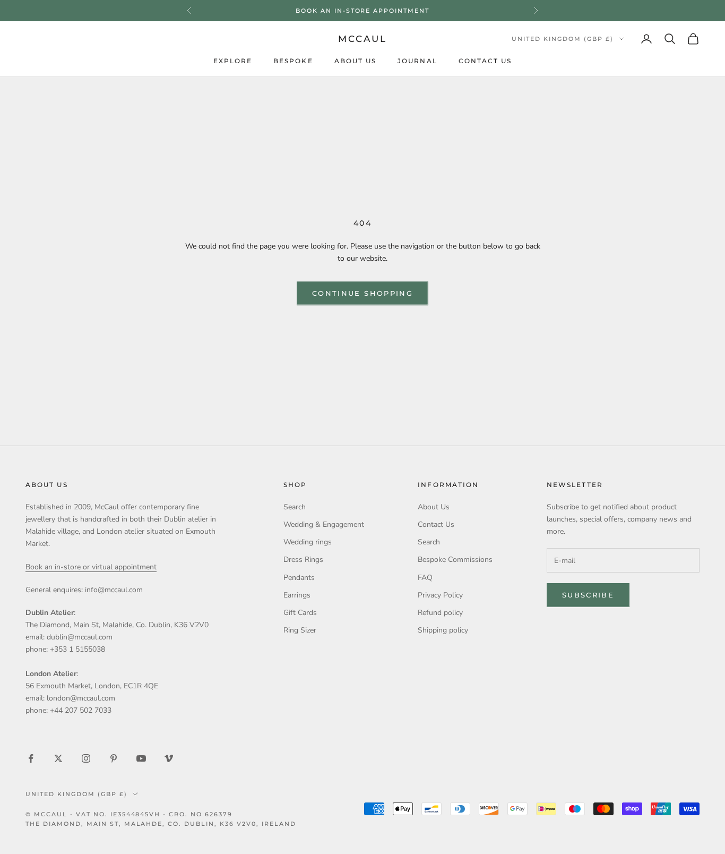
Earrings (296, 595)
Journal (417, 61)
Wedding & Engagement (323, 524)
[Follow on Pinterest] (113, 758)
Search (294, 507)
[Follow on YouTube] (141, 758)
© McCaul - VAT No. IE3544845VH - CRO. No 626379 (128, 814)
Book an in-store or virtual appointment (91, 567)
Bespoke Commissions (455, 559)
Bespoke (293, 61)
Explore (233, 61)
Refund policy (440, 613)
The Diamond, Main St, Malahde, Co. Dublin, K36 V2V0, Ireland (160, 823)
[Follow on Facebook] (30, 758)
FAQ (425, 578)
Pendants (299, 578)
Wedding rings (307, 542)
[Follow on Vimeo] (168, 758)
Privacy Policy (440, 595)
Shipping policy (443, 630)
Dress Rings (303, 559)
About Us (355, 61)
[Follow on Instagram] (86, 758)
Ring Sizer (299, 630)
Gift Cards (300, 613)
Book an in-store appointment (362, 10)
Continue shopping (362, 293)
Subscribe (588, 595)
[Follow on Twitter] (58, 758)
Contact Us (485, 61)
